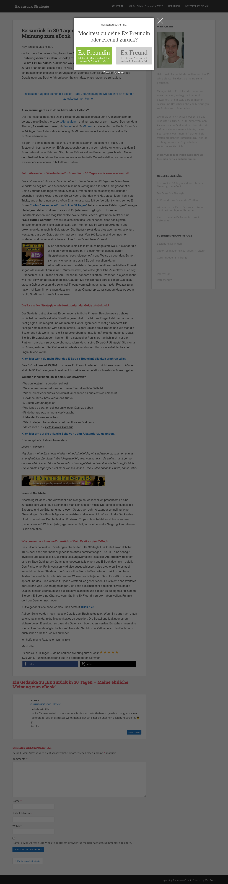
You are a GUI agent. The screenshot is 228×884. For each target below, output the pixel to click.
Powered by (114, 72)
